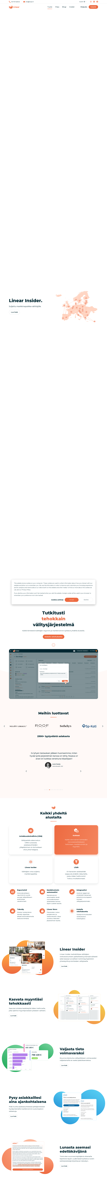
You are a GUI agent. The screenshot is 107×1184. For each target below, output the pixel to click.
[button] (53, 644)
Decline (86, 600)
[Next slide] (103, 726)
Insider (72, 7)
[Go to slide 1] (44, 789)
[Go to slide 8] (55, 789)
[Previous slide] (4, 726)
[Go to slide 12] (62, 789)
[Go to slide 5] (51, 789)
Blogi (64, 7)
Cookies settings (57, 600)
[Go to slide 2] (46, 789)
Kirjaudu (84, 7)
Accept (71, 600)
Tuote (49, 7)
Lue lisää (14, 312)
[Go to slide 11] (60, 789)
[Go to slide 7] (54, 789)
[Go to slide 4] (49, 789)
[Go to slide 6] (52, 789)
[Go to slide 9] (57, 789)
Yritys (57, 7)
